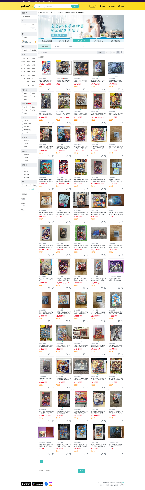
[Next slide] (88, 68)
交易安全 (122, 485)
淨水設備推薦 (81, 41)
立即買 (57, 46)
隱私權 (107, 485)
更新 (123, 483)
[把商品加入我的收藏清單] (49, 89)
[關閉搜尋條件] (43, 6)
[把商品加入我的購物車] (53, 89)
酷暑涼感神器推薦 (64, 41)
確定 (33, 28)
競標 (70, 46)
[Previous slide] (74, 68)
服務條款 (102, 485)
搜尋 (81, 471)
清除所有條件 (32, 189)
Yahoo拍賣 (27, 6)
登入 (92, 6)
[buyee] (29, 42)
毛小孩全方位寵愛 (47, 41)
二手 (82, 46)
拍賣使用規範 (114, 485)
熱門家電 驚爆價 (115, 41)
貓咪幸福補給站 (98, 41)
